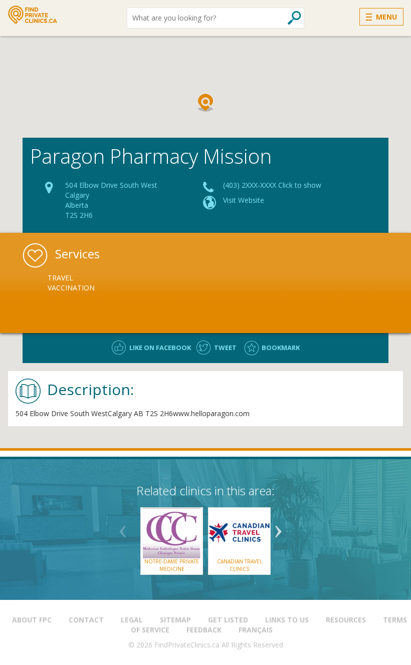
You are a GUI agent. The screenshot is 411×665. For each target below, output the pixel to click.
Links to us (287, 619)
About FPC (32, 619)
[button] (205, 103)
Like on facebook (160, 347)
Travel (60, 277)
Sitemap (175, 619)
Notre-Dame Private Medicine (171, 565)
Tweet (225, 347)
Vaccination (71, 287)
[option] (100, 283)
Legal (132, 619)
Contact (86, 619)
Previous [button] (123, 528)
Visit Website (243, 200)
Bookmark (281, 347)
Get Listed (228, 619)
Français (256, 629)
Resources (346, 619)
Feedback (204, 629)
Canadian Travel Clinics (239, 565)
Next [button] (278, 528)
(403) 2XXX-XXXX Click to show (272, 185)
